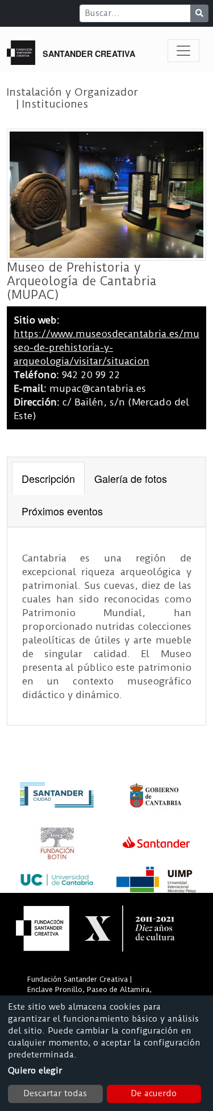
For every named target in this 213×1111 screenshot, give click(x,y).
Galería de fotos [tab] (130, 478)
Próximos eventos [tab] (62, 510)
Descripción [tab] (48, 478)
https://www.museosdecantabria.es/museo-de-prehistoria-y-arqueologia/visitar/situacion (106, 347)
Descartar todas (55, 1093)
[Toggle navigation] (183, 50)
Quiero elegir (35, 1070)
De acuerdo (154, 1093)
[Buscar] (199, 13)
